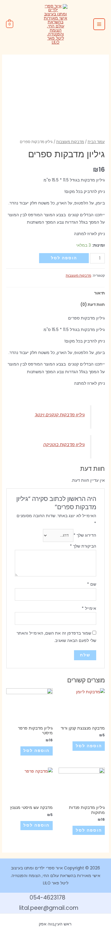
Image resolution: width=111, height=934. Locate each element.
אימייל (89, 608)
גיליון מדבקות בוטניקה (64, 444)
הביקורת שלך (83, 546)
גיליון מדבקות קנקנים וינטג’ (60, 415)
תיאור (99, 293)
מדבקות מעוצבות (70, 141)
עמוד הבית (96, 141)
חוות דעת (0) (93, 304)
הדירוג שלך (84, 535)
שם (91, 584)
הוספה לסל (64, 258)
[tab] (55, 293)
